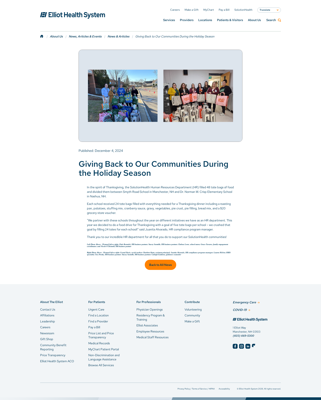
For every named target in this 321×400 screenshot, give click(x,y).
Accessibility (224, 388)
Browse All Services (101, 365)
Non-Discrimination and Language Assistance (104, 357)
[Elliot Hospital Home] (257, 320)
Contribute (192, 302)
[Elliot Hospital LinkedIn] (247, 346)
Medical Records (99, 343)
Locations (205, 20)
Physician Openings (149, 309)
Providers (187, 20)
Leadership (47, 321)
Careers (45, 327)
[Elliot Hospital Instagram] (241, 346)
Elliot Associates (147, 325)
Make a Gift (192, 321)
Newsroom (47, 333)
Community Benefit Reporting (53, 347)
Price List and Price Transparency (101, 335)
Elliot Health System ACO (57, 361)
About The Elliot (51, 302)
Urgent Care (96, 309)
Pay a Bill (94, 327)
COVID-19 (240, 310)
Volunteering (193, 309)
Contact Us (47, 309)
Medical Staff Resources (152, 337)
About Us (254, 20)
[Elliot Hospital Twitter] (254, 346)
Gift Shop (46, 339)
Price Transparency (52, 355)
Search (271, 20)
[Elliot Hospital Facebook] (235, 346)
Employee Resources (150, 331)
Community (192, 315)
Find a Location (98, 315)
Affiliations (47, 315)
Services (169, 20)
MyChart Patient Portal (103, 349)
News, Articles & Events (85, 36)
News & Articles (118, 36)
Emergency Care (244, 302)
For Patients (96, 302)
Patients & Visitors (230, 20)
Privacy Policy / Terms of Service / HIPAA (196, 388)
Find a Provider (98, 321)
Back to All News (160, 265)
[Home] (45, 36)
